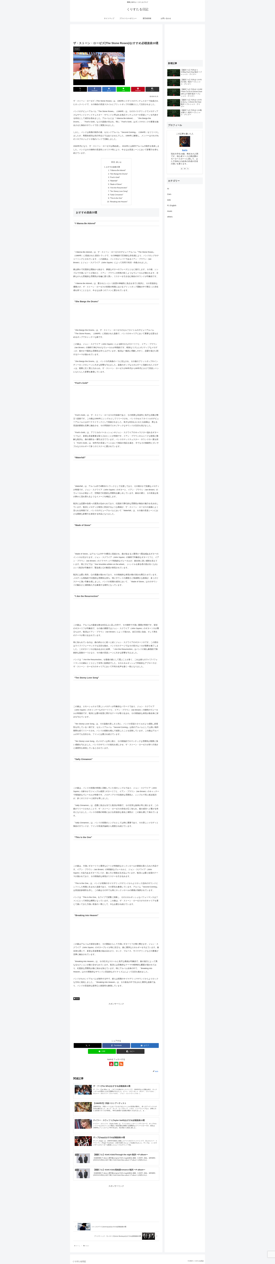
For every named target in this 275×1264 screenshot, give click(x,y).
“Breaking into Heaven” (119, 202)
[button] (152, 89)
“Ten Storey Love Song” (119, 191)
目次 (113, 162)
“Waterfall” (114, 181)
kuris (184, 150)
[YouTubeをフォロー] (111, 1064)
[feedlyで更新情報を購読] (116, 1064)
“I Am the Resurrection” (118, 188)
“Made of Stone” (116, 184)
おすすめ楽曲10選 (113, 167)
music (77, 998)
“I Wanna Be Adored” (118, 170)
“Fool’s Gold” (115, 177)
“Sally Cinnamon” (116, 195)
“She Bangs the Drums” (119, 174)
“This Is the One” (116, 198)
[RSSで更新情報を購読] (121, 1064)
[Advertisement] (116, 33)
